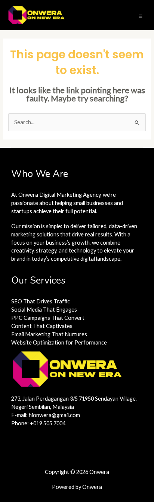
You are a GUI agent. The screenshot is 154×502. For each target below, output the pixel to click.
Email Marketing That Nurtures (49, 334)
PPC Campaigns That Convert (47, 318)
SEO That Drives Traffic (40, 301)
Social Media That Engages (44, 309)
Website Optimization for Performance (59, 342)
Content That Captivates (42, 326)
